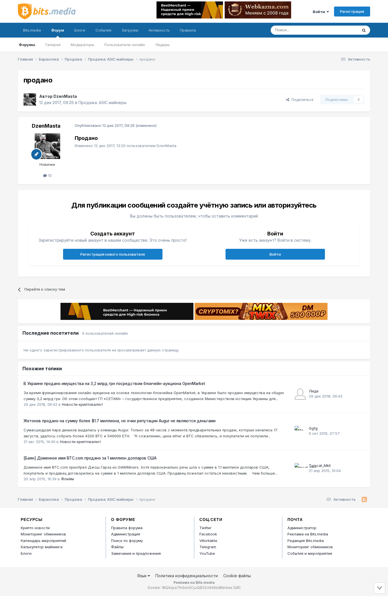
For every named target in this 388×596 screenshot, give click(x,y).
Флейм (67, 479)
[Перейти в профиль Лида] (300, 394)
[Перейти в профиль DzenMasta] (30, 99)
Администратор (301, 527)
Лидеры (162, 44)
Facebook (208, 534)
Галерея (53, 44)
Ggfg (313, 428)
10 (49, 175)
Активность (159, 30)
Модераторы (82, 44)
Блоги (79, 30)
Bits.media (32, 30)
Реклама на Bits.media (307, 534)
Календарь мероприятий (43, 540)
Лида (313, 391)
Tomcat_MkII (320, 465)
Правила (188, 30)
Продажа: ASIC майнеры (102, 102)
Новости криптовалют (82, 404)
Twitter (205, 527)
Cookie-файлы (237, 575)
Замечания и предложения (136, 553)
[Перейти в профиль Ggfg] (300, 431)
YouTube (207, 553)
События (103, 30)
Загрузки (130, 30)
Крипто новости (35, 527)
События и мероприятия (309, 553)
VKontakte (208, 540)
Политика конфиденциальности (186, 575)
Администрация (125, 534)
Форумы (27, 44)
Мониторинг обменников (43, 534)
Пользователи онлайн (124, 44)
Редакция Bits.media (305, 540)
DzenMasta (65, 96)
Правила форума (127, 527)
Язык (142, 575)
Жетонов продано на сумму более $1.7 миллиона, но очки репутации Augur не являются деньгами (120, 421)
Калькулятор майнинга (41, 547)
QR (236, 587)
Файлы (117, 547)
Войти (320, 11)
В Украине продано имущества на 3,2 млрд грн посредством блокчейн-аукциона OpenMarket (114, 383)
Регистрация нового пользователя (112, 254)
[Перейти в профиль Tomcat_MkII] (300, 468)
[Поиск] (364, 30)
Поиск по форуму (127, 540)
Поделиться (301, 99)
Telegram (207, 547)
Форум (57, 30)
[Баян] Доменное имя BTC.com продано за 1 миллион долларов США (90, 458)
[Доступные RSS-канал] (364, 500)
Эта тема (342, 30)
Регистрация (352, 11)
